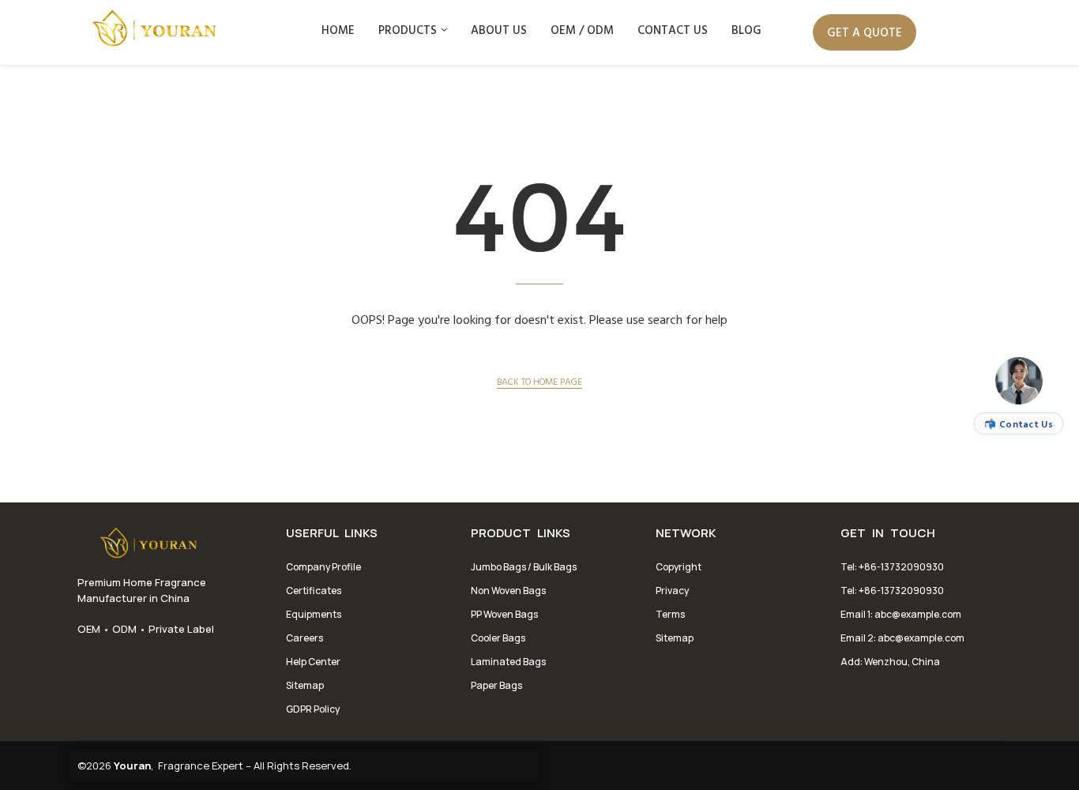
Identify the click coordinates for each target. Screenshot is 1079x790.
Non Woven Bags (508, 590)
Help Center (313, 661)
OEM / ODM (582, 30)
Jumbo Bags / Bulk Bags (524, 567)
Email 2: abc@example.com (902, 638)
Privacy (672, 590)
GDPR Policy (313, 709)
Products (407, 30)
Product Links (520, 533)
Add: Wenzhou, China (890, 661)
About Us (499, 30)
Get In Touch (887, 533)
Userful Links (332, 533)
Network (686, 533)
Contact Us (672, 30)
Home (338, 30)
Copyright (678, 567)
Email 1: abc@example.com (900, 614)
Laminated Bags (508, 661)
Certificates (313, 590)
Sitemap (305, 685)
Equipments (313, 614)
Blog (746, 30)
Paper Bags (496, 685)
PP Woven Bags (504, 614)
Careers (304, 638)
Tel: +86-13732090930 (892, 567)
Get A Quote (864, 32)
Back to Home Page (539, 381)
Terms (670, 614)
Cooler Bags (498, 638)
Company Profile (323, 567)
